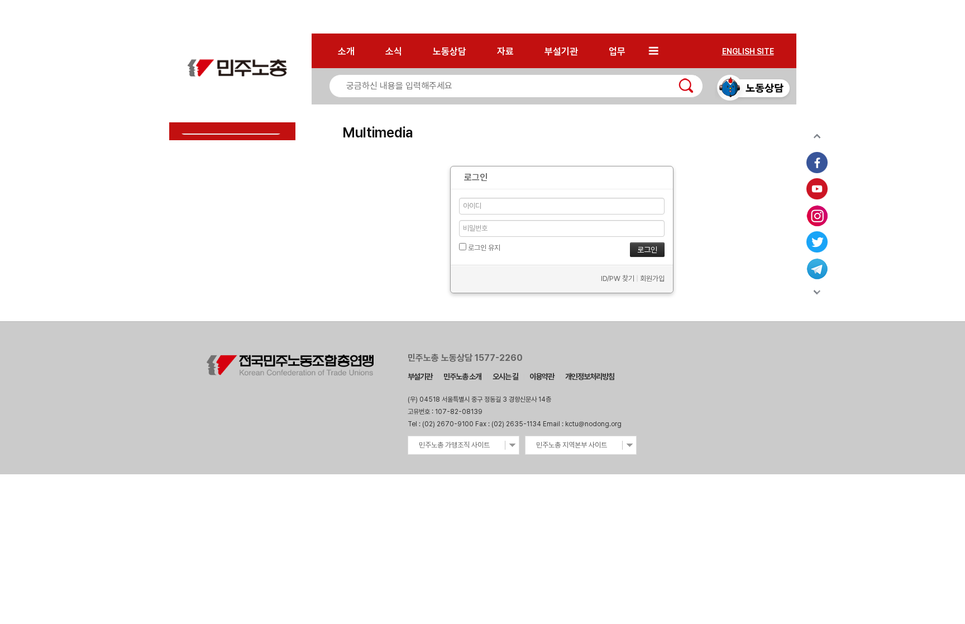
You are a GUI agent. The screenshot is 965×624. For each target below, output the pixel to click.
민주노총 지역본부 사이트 (571, 445)
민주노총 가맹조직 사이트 (454, 445)
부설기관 (561, 51)
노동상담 (449, 51)
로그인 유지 (483, 248)
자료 (505, 51)
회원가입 (652, 278)
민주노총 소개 (462, 376)
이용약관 (541, 376)
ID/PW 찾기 (617, 278)
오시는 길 (505, 376)
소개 (346, 51)
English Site (748, 51)
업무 (617, 51)
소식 (393, 51)
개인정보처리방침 (589, 376)
